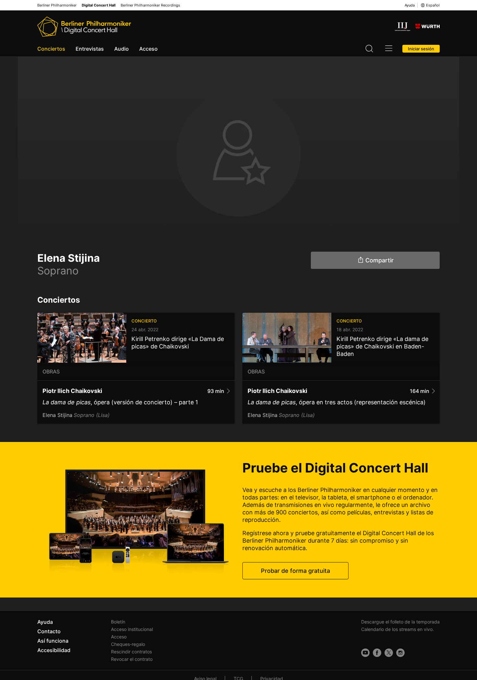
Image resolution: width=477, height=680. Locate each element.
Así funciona (52, 640)
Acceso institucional (132, 629)
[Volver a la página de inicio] (84, 27)
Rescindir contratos (131, 651)
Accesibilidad (53, 650)
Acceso (148, 48)
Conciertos (51, 48)
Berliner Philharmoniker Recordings (150, 5)
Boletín (118, 621)
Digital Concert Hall (99, 5)
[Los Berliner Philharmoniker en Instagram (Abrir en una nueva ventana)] (400, 653)
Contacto (49, 631)
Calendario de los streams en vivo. (397, 629)
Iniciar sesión (421, 48)
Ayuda (410, 5)
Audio (121, 48)
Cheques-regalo (128, 644)
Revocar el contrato (132, 659)
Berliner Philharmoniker (57, 5)
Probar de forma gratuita (295, 570)
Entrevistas (90, 48)
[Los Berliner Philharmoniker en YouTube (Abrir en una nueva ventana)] (365, 653)
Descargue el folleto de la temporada (400, 621)
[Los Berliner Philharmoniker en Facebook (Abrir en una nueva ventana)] (377, 653)
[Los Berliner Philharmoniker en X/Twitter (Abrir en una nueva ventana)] (389, 653)
